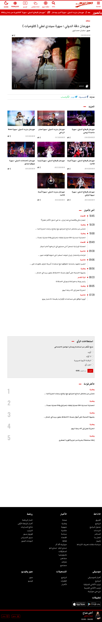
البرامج (98, 523)
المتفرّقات (62, 551)
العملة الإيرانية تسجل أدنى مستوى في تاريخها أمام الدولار (63, 246)
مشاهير (63, 558)
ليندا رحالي (88, 616)
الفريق (98, 519)
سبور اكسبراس (27, 537)
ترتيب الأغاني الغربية (92, 587)
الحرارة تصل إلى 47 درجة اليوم (74, 290)
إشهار (98, 540)
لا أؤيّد (88, 356)
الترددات (97, 530)
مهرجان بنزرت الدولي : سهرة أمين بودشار (73, 12)
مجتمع (63, 565)
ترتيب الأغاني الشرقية (92, 584)
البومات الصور (27, 540)
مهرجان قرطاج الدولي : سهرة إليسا (51, 160)
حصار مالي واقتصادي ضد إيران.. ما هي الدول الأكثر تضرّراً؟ (63, 220)
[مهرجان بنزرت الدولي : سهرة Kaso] (21, 118)
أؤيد (89, 352)
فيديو (30, 580)
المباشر (98, 533)
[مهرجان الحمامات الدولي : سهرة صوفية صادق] (21, 149)
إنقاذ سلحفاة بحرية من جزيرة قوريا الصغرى (77, 440)
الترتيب (30, 530)
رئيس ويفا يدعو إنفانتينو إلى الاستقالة (71, 281)
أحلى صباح (88, 613)
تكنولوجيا (63, 554)
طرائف (64, 561)
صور (31, 577)
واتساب (64, 97)
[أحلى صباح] (98, 619)
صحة (64, 519)
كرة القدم (82, 277)
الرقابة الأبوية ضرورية (82, 360)
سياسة (64, 533)
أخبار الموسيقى (94, 577)
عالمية (83, 251)
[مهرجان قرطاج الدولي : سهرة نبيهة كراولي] (81, 180)
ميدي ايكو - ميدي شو (58, 547)
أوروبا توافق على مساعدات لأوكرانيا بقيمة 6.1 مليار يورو (64, 299)
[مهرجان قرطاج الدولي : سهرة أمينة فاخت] (81, 149)
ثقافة (88, 21)
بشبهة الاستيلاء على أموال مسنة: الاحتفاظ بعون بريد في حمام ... (60, 272)
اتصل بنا (97, 537)
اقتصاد (83, 216)
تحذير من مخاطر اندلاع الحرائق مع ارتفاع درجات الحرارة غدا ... (60, 229)
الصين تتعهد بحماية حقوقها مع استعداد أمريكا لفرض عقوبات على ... (58, 264)
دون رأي (88, 364)
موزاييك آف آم (61, 544)
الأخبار (64, 584)
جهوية (64, 526)
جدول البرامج (95, 526)
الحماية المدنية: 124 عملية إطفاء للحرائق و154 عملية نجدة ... (61, 237)
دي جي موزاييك (94, 591)
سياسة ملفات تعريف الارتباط (89, 544)
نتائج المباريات (27, 526)
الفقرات (64, 580)
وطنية (83, 224)
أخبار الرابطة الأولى (25, 523)
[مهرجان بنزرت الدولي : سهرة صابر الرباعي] (51, 118)
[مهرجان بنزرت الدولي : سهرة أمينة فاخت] (51, 180)
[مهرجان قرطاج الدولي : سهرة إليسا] (51, 149)
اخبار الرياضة (27, 519)
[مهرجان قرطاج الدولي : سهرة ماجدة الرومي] (81, 118)
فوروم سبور (28, 533)
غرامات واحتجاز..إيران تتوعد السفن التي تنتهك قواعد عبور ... (62, 255)
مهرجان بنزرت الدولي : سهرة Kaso (21, 129)
